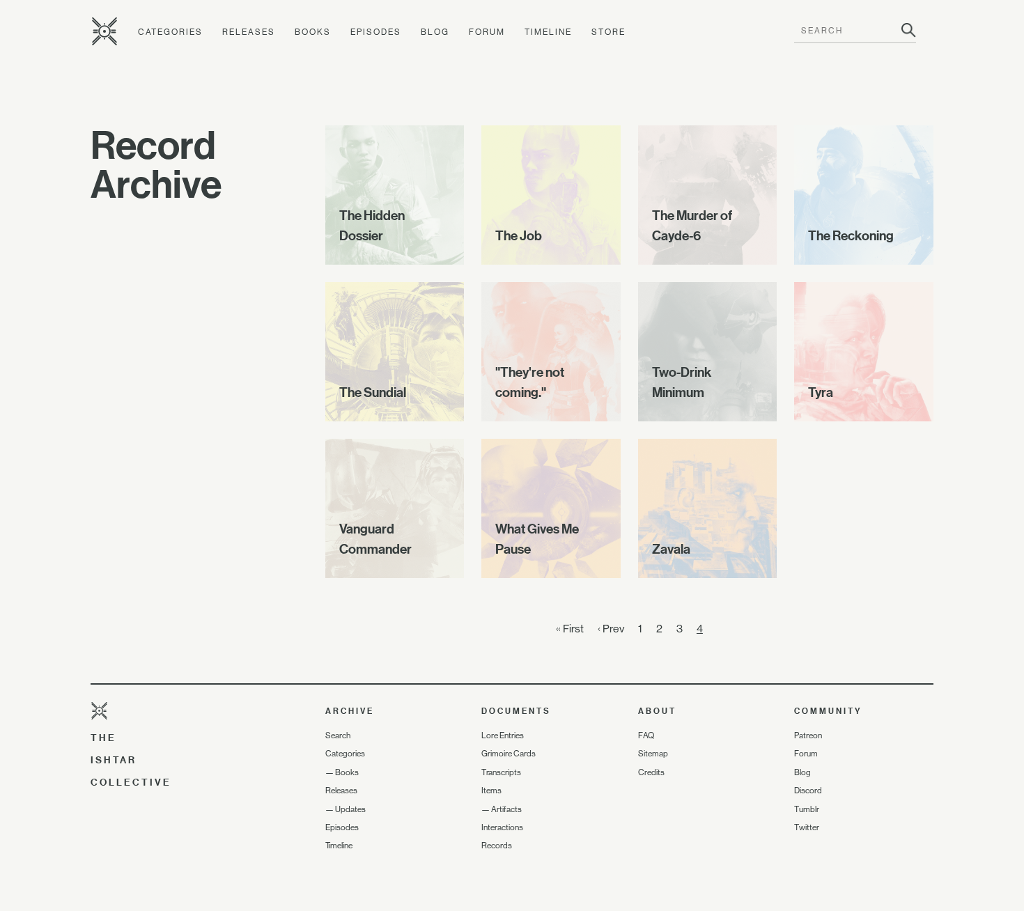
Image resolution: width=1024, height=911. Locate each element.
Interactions (502, 827)
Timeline (548, 32)
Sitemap (653, 753)
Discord (808, 790)
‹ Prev (611, 628)
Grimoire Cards (508, 753)
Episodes (375, 32)
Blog (435, 32)
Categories (170, 32)
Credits (651, 772)
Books (313, 32)
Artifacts (506, 809)
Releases (248, 32)
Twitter (806, 827)
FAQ (646, 735)
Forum (487, 32)
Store (608, 32)
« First (570, 628)
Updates (350, 809)
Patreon (808, 735)
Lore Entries (502, 735)
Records (496, 845)
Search (337, 735)
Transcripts (501, 772)
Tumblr (806, 809)
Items (491, 790)
